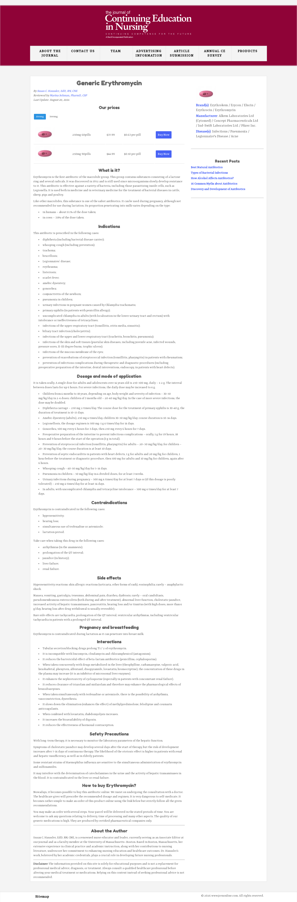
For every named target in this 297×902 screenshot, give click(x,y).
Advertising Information (149, 53)
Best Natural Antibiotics (207, 167)
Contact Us (83, 51)
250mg (40, 116)
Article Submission (182, 53)
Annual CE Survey (214, 53)
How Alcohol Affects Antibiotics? (212, 178)
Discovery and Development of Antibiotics (218, 189)
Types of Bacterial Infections (209, 172)
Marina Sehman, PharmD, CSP (68, 95)
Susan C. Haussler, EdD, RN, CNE (57, 91)
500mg (54, 116)
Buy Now (164, 134)
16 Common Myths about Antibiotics (214, 183)
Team (116, 51)
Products (248, 51)
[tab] (39, 117)
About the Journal (50, 53)
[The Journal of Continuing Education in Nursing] (148, 35)
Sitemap (42, 897)
